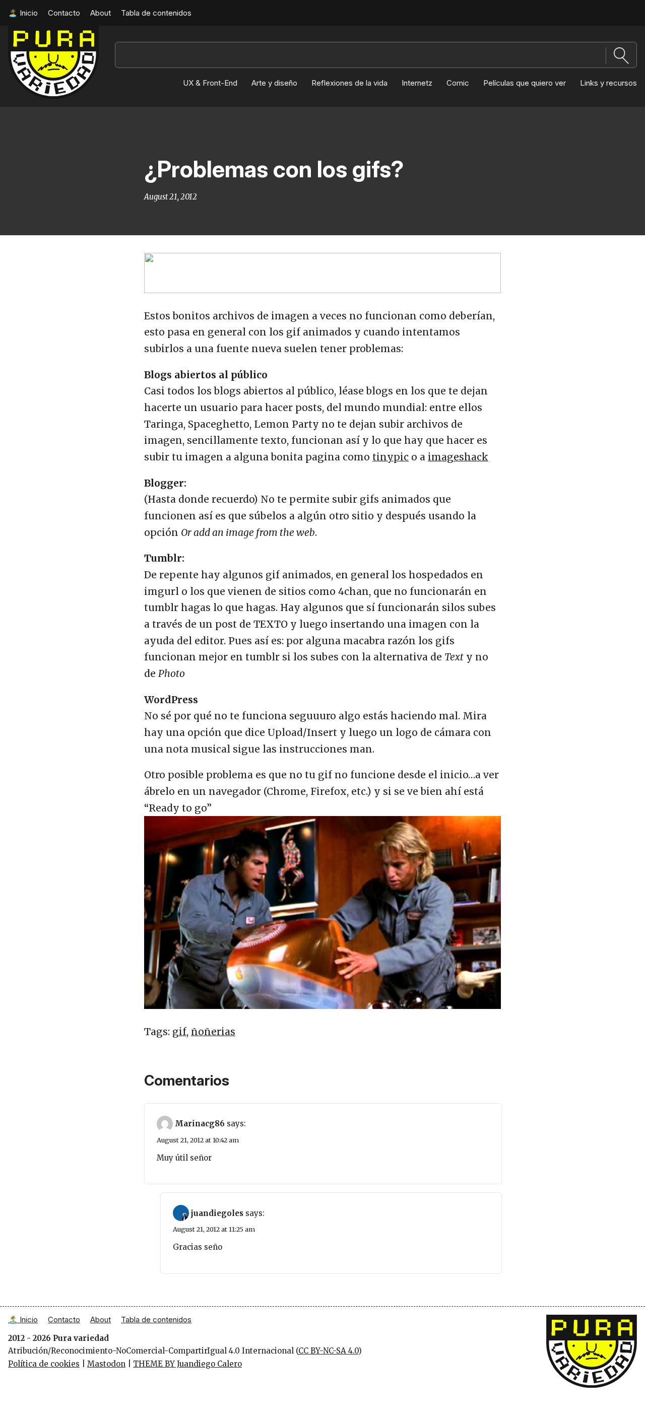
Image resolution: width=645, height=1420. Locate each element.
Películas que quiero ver (524, 83)
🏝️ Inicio (23, 13)
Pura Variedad (35, 30)
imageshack (458, 457)
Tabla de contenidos (156, 13)
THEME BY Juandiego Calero (187, 1364)
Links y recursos (608, 83)
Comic (457, 83)
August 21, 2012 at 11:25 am (214, 1229)
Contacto (64, 13)
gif (179, 1032)
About (100, 13)
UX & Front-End (210, 83)
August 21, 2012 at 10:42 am (198, 1140)
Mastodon (106, 1364)
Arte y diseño (274, 83)
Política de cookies (44, 1364)
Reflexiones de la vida (349, 83)
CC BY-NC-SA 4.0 (328, 1351)
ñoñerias (213, 1032)
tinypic (390, 457)
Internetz (417, 83)
